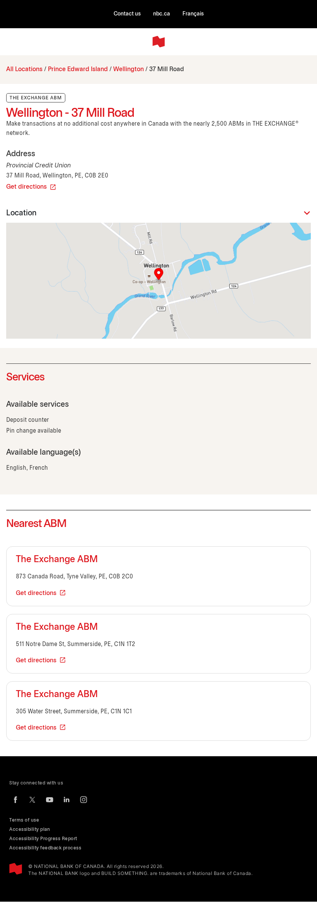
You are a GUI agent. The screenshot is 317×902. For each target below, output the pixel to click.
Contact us (127, 14)
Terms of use (24, 820)
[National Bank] (158, 42)
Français (193, 14)
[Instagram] (83, 799)
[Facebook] (15, 799)
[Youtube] (49, 799)
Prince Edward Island (78, 69)
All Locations (24, 69)
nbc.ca (161, 14)
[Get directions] (158, 281)
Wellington (128, 69)
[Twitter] (32, 799)
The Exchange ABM (57, 560)
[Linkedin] (66, 799)
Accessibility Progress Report (43, 839)
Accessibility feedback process (45, 848)
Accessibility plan (29, 829)
